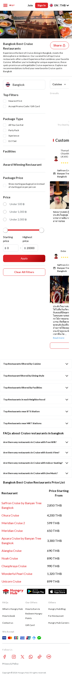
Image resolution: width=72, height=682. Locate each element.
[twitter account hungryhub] (22, 657)
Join (30, 5)
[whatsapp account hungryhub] (31, 657)
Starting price (8, 239)
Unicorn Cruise (11, 581)
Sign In (41, 5)
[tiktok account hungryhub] (39, 656)
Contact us (7, 622)
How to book (8, 615)
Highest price (27, 239)
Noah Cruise (10, 558)
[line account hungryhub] (48, 657)
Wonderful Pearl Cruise (17, 573)
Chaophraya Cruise (14, 566)
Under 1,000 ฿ (18, 211)
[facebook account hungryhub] (4, 656)
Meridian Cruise (12, 530)
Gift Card (30, 625)
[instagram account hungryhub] (14, 656)
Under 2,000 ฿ (18, 219)
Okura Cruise (10, 515)
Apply (24, 258)
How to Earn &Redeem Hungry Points (33, 614)
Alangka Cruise (12, 550)
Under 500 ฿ (17, 204)
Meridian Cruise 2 (13, 523)
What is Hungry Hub (12, 609)
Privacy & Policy (10, 663)
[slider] (5, 230)
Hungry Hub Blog (56, 609)
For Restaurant (56, 615)
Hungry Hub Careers (58, 622)
